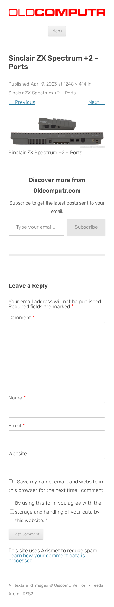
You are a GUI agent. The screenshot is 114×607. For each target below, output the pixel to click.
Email (17, 426)
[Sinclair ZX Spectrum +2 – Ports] (57, 132)
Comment (22, 318)
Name (17, 398)
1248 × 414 (75, 84)
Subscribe (86, 227)
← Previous (22, 102)
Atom (14, 593)
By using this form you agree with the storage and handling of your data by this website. (58, 511)
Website (18, 453)
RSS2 (28, 593)
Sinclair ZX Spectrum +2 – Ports (42, 93)
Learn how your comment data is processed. (47, 558)
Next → (96, 102)
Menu (57, 31)
